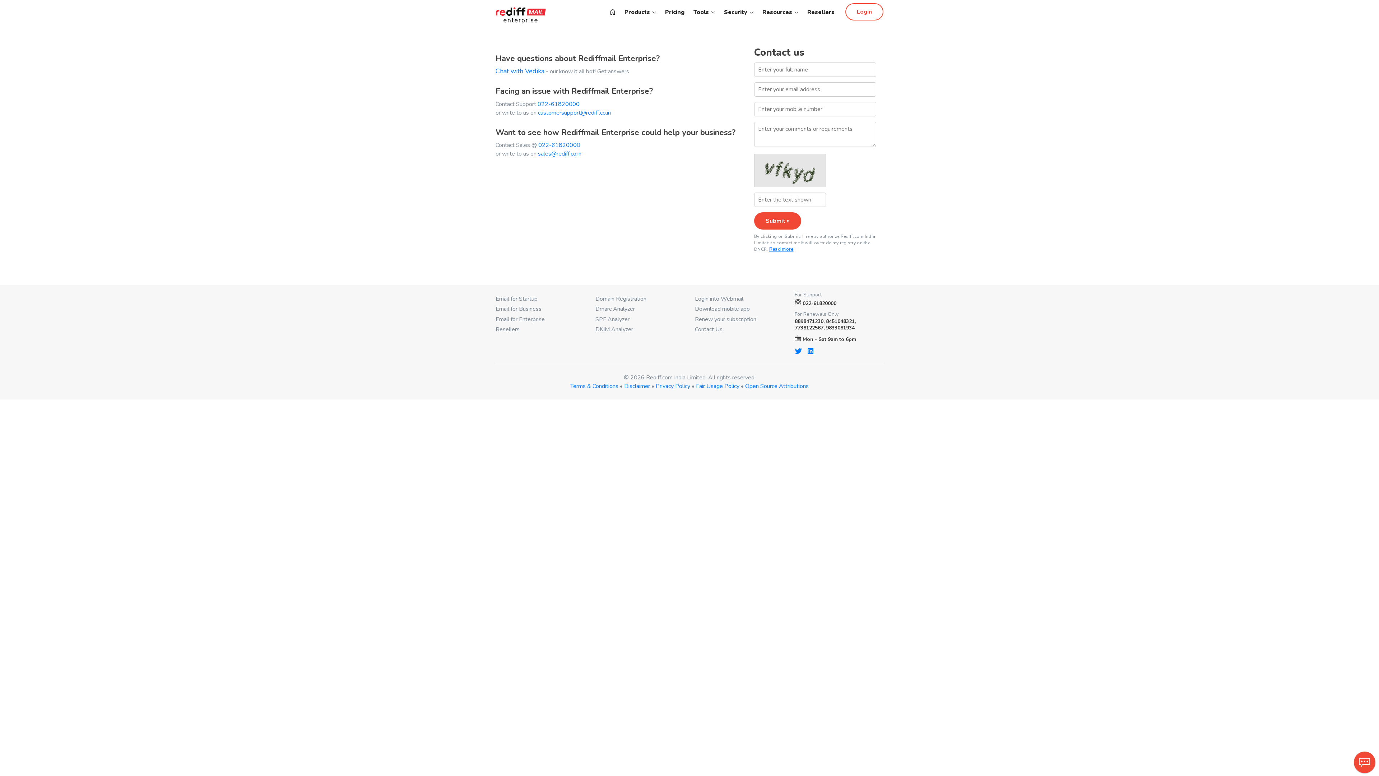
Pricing (674, 12)
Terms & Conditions (594, 386)
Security (736, 12)
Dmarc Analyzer (615, 309)
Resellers (821, 12)
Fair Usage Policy (717, 386)
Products (638, 12)
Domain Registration (620, 299)
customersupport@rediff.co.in (574, 113)
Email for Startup (517, 299)
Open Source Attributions (777, 386)
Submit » (778, 221)
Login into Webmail (719, 299)
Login (864, 12)
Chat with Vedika (520, 71)
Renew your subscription (725, 319)
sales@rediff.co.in (559, 154)
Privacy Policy (673, 386)
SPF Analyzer (612, 319)
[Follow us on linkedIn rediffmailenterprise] (810, 351)
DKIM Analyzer (614, 329)
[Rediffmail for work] (613, 12)
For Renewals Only (817, 314)
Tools (701, 12)
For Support (808, 295)
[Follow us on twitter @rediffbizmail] (798, 351)
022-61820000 (559, 104)
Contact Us (709, 329)
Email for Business (519, 309)
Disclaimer (637, 386)
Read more (781, 249)
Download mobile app (722, 309)
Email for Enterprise (520, 319)
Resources (778, 12)
